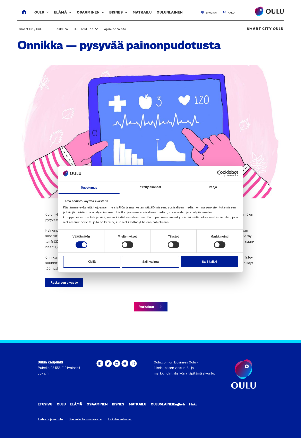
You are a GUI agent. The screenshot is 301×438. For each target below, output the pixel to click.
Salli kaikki (209, 261)
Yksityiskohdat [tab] (150, 187)
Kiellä (92, 261)
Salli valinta (150, 261)
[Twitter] (108, 363)
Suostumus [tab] (89, 187)
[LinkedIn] (116, 363)
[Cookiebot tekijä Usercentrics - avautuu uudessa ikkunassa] (220, 173)
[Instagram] (133, 363)
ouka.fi (43, 373)
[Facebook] (99, 363)
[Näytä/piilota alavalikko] (47, 10)
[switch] (127, 244)
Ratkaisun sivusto (64, 282)
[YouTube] (124, 363)
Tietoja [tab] (212, 187)
